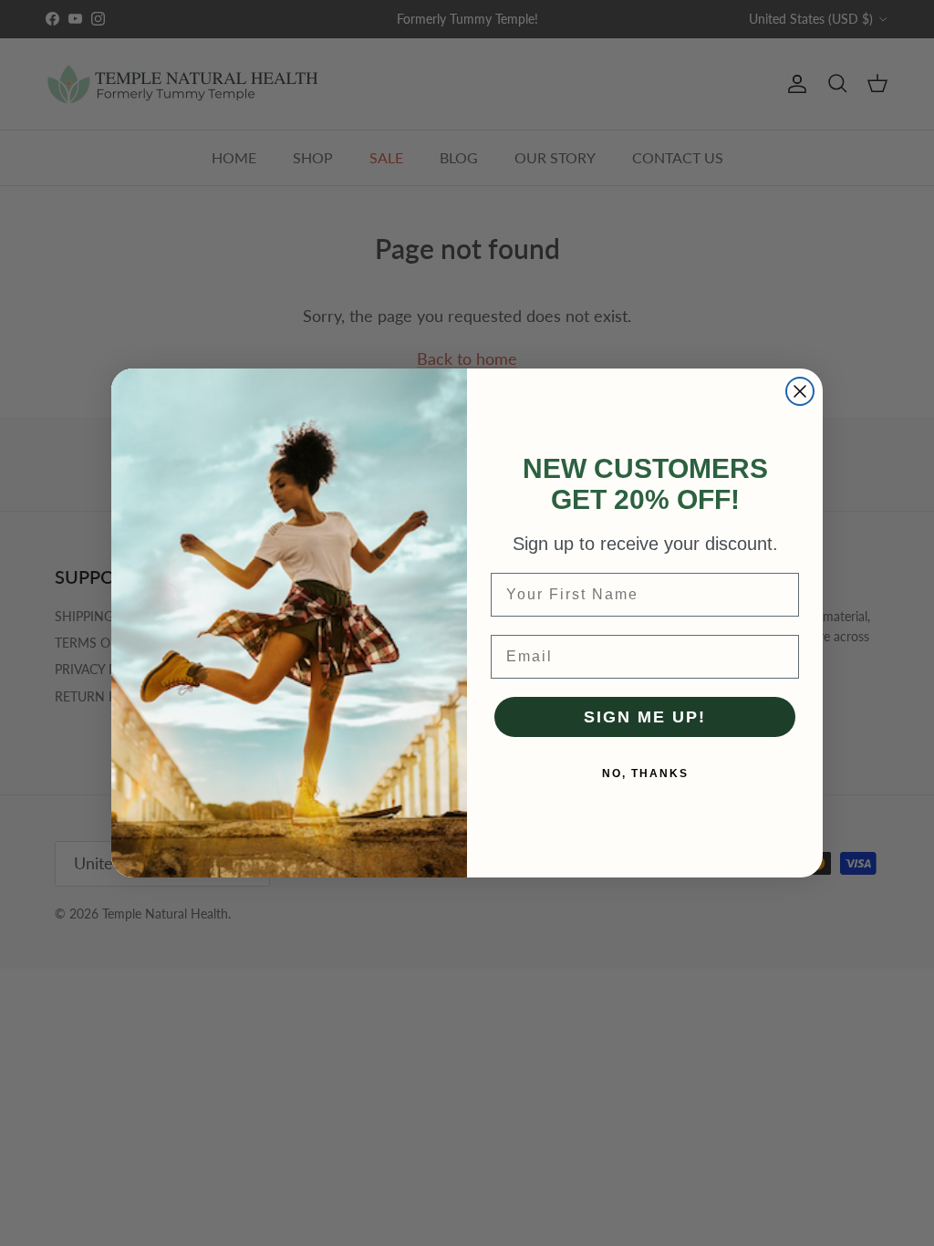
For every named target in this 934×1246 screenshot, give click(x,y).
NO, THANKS (645, 773)
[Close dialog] (800, 391)
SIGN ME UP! (645, 717)
